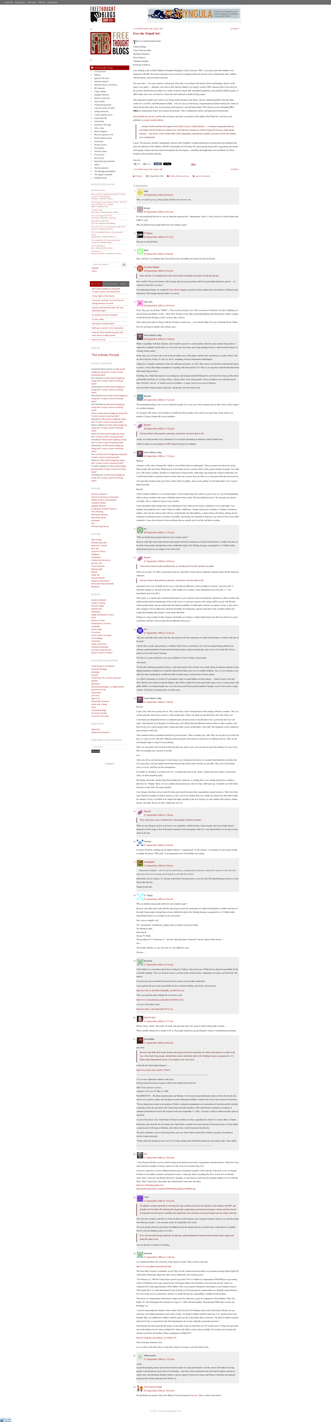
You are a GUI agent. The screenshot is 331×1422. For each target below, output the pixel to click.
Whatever (95, 586)
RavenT (147, 425)
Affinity (97, 75)
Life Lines (95, 695)
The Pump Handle (99, 713)
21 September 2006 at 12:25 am (159, 633)
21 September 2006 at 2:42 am (158, 845)
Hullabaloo (96, 557)
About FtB (9, 2)
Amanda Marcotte (99, 542)
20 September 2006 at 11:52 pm (159, 456)
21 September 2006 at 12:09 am (159, 561)
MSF (169, 443)
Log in (94, 271)
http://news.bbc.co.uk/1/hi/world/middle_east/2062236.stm (160, 990)
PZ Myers (109, 199)
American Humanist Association (105, 497)
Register (95, 268)
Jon (145, 629)
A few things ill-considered (102, 666)
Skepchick (95, 729)
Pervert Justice (100, 144)
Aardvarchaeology (99, 669)
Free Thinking (97, 511)
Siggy (109, 242)
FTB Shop (41, 2)
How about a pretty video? (103, 323)
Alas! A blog (96, 539)
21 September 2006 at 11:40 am (159, 1257)
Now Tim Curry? (99, 339)
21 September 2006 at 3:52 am (158, 899)
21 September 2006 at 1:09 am (158, 702)
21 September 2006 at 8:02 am (158, 1042)
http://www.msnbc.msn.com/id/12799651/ (153, 1070)
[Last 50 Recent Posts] (98, 190)
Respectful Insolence (100, 701)
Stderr (97, 164)
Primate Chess (100, 151)
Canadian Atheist (98, 503)
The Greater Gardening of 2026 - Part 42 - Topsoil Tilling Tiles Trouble (109, 203)
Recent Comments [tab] (110, 284)
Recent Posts (52, 2)
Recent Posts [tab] (96, 284)
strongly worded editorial (153, 120)
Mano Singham (100, 131)
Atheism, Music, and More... (106, 85)
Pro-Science (99, 154)
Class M (94, 675)
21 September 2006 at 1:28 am (158, 815)
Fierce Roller (99, 101)
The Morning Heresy (100, 526)
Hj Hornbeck (117, 253)
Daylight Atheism (101, 94)
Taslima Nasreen (101, 168)
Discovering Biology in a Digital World (107, 686)
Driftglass (95, 554)
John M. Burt (149, 1017)
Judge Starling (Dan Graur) (102, 614)
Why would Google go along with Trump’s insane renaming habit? (108, 372)
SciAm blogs (96, 629)
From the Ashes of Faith (104, 108)
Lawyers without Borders (194, 126)
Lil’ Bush (234, 28)
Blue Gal (95, 548)
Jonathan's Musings (102, 124)
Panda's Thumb (98, 620)
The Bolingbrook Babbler (105, 171)
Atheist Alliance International (103, 500)
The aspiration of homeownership (105, 240)
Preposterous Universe (101, 623)
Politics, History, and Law (179, 176)
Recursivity (99, 158)
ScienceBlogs (97, 638)
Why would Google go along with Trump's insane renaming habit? (108, 195)
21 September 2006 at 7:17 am (158, 1021)
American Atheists (99, 494)
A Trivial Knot (100, 71)
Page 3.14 (95, 698)
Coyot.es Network (98, 600)
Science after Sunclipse (101, 635)
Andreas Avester (101, 81)
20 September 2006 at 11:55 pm (159, 532)
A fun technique (98, 246)
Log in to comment (202, 176)
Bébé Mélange (111, 223)
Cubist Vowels (100, 91)
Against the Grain (101, 78)
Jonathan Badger (152, 267)
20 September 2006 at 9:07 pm (158, 211)
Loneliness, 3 (96, 251)
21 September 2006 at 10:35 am (159, 1157)
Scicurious (95, 632)
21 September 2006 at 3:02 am (158, 865)
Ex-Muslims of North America (104, 509)
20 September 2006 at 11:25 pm (159, 428)
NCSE (93, 617)
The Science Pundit (153, 1387)
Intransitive (99, 121)
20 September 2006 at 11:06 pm (159, 339)
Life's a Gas (99, 128)
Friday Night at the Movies (103, 296)
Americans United (99, 545)
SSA (93, 523)
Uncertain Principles (100, 716)
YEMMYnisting (100, 178)
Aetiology (95, 672)
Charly (106, 206)
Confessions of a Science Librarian (106, 678)
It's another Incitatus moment (105, 315)
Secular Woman (98, 578)
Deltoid (94, 681)
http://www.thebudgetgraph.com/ (149, 1185)
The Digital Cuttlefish (103, 174)
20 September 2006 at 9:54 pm (158, 270)
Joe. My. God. (97, 563)
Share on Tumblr (158, 164)
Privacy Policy (20, 2)
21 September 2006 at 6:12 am (158, 964)
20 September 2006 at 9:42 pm (158, 253)
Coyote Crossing (98, 603)
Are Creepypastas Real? (101, 215)
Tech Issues (31, 2)
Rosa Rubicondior (99, 517)
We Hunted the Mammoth (102, 583)
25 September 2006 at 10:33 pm (159, 1390)
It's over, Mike (98, 319)
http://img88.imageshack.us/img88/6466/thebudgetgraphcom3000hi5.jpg (165, 1188)
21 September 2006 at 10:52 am (159, 1200)
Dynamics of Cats (98, 689)
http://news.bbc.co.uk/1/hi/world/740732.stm (154, 1009)
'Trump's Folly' (97, 210)
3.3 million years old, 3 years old (148, 28)
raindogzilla (149, 862)
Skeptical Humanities (100, 581)
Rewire (94, 572)
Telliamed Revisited (99, 647)
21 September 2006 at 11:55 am (159, 1359)
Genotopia (95, 611)
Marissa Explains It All (103, 134)
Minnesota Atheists (99, 514)
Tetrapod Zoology (98, 710)
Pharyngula (99, 148)
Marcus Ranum (108, 248)
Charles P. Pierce (98, 551)
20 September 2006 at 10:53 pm (159, 305)
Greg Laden (96, 692)
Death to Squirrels (102, 98)
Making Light (96, 569)
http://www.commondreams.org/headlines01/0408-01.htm (159, 999)
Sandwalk (95, 520)
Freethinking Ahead (102, 105)
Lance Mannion (98, 566)
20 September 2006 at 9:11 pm (158, 237)
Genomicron (96, 608)
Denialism (95, 684)
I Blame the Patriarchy (100, 560)
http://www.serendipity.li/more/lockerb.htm (153, 1266)
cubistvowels (112, 218)
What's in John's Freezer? (102, 653)
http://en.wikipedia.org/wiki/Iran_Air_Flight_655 (156, 1337)
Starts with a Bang (99, 704)
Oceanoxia (98, 141)
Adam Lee (113, 237)
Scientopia (95, 641)
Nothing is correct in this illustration (107, 328)
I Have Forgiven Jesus (103, 115)
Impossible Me (100, 118)
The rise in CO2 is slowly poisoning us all (108, 226)
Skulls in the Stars (99, 644)
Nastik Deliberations (103, 138)
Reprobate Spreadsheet (104, 161)
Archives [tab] (123, 284)
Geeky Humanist (101, 111)
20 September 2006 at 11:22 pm (159, 399)
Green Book (174, 289)
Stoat (93, 707)
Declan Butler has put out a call (146, 116)
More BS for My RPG (100, 221)
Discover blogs (97, 606)
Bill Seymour (99, 88)
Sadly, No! (95, 575)
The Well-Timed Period (101, 650)
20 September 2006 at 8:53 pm (158, 194)
